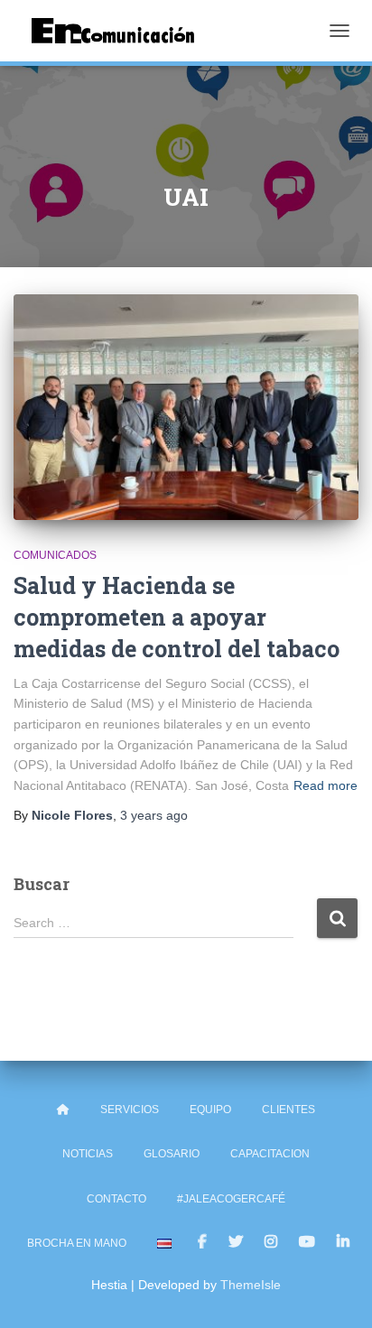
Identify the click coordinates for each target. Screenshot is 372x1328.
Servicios (129, 1109)
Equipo (210, 1109)
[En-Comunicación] (120, 30)
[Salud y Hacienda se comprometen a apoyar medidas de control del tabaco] (186, 407)
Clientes (288, 1109)
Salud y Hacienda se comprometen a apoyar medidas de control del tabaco (176, 617)
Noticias (87, 1153)
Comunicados (55, 555)
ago (154, 815)
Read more (325, 785)
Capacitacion (270, 1153)
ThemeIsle (250, 1284)
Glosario (172, 1153)
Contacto (116, 1199)
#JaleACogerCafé (231, 1199)
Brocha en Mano (76, 1243)
